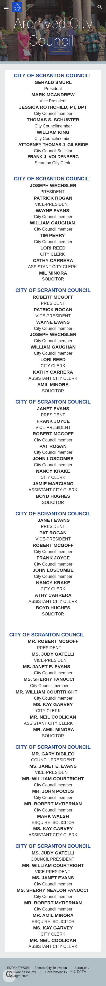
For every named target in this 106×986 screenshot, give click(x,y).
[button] (6, 7)
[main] (53, 32)
